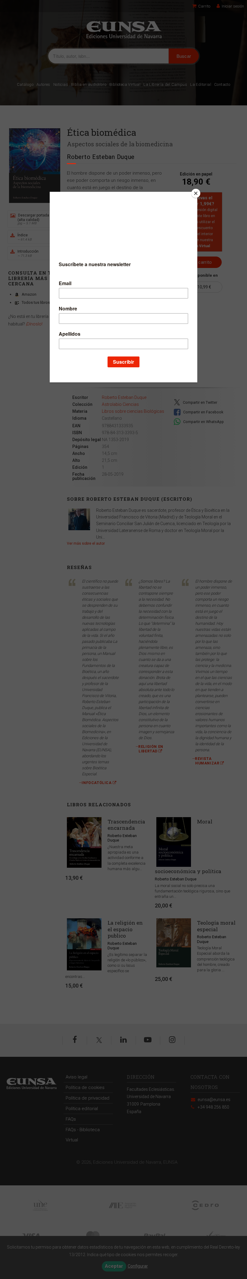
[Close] (195, 193)
